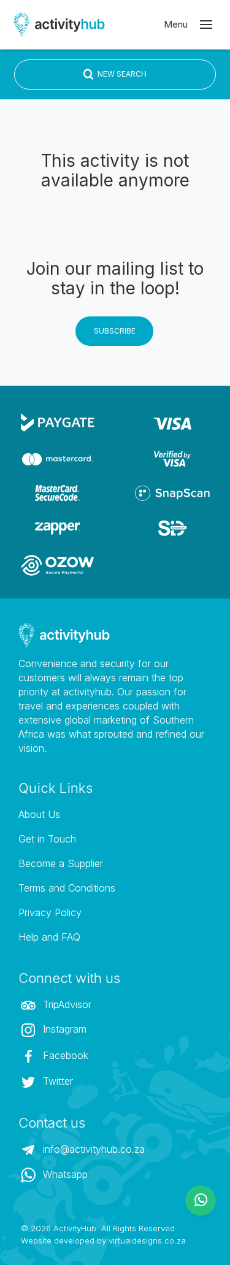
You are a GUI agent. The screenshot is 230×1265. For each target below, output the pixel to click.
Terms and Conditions (66, 888)
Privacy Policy (50, 912)
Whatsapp (64, 1174)
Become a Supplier (60, 863)
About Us (39, 814)
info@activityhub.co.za (92, 1149)
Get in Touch (47, 839)
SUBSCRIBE (115, 330)
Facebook (64, 1055)
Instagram (63, 1029)
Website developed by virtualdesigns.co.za (103, 1240)
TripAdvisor (65, 1004)
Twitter (56, 1081)
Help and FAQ (49, 937)
